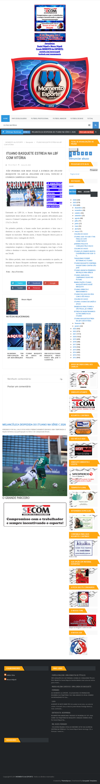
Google (52, 283)
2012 (75, 357)
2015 (75, 350)
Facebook (36, 283)
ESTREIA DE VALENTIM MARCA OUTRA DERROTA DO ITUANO (84, 314)
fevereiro (78, 323)
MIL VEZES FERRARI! (59, 724)
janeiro (77, 326)
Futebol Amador (59, 118)
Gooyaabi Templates (89, 781)
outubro (78, 213)
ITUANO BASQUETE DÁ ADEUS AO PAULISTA (34, 355)
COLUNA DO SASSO (81, 234)
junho (77, 223)
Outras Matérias (10, 125)
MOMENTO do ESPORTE (24, 777)
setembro (78, 216)
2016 (75, 347)
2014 (75, 352)
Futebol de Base (77, 118)
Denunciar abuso (79, 158)
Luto (53, 701)
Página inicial (74, 174)
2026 (75, 200)
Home (5, 118)
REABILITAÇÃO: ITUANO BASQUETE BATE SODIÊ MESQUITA (83, 284)
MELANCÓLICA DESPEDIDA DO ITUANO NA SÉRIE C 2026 (29, 132)
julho (77, 221)
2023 (75, 329)
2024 (75, 205)
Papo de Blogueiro (19, 118)
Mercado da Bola (62, 132)
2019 (75, 339)
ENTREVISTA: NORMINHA (61, 713)
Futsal (90, 118)
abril (76, 229)
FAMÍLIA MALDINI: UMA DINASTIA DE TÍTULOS (68, 675)
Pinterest (36, 288)
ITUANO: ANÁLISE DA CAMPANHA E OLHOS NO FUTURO (83, 277)
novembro (78, 210)
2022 (75, 331)
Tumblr (20, 288)
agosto (77, 218)
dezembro (78, 208)
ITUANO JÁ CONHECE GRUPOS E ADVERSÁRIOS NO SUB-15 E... (84, 253)
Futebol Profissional (40, 118)
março (77, 231)
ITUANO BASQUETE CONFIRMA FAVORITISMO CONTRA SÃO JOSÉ (85, 265)
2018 (75, 342)
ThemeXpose (66, 781)
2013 (75, 355)
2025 (75, 202)
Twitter (20, 283)
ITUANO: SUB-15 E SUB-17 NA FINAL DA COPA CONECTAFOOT (84, 239)
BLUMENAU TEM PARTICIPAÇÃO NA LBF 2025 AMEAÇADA (15, 355)
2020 (75, 337)
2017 (75, 344)
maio (77, 226)
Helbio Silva (11, 675)
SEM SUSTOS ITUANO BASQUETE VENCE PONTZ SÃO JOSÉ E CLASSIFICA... (52, 356)
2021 (75, 334)
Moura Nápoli (11, 680)
